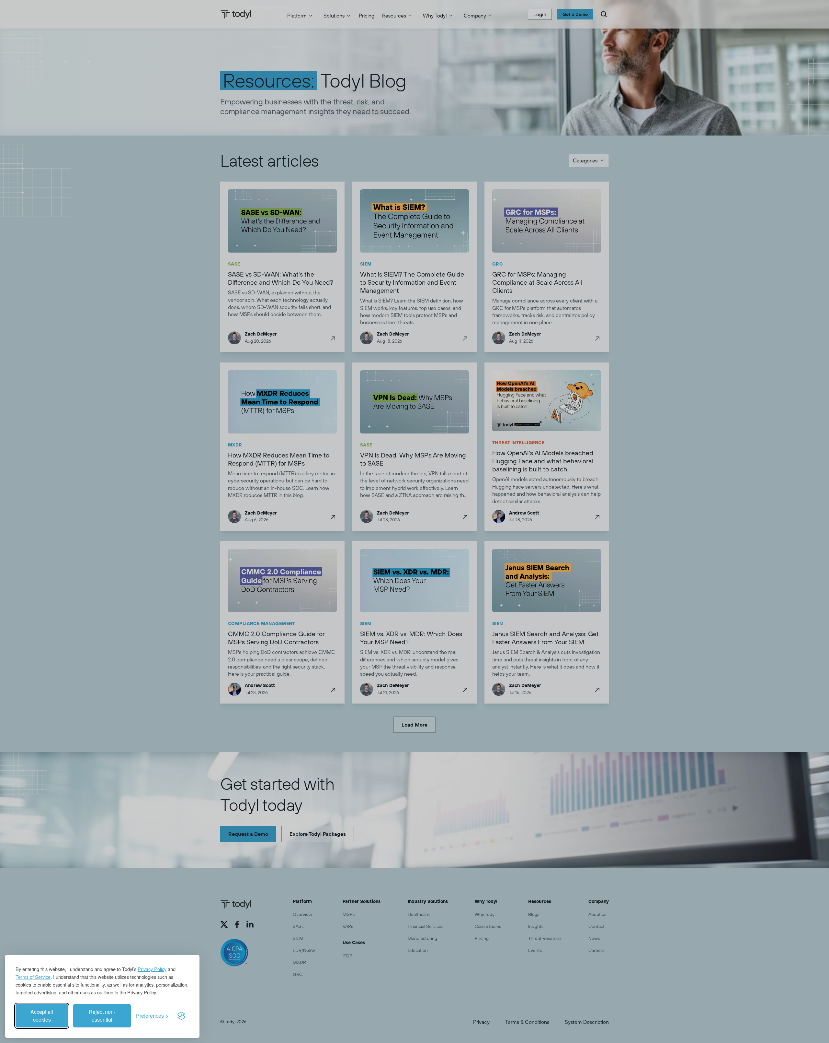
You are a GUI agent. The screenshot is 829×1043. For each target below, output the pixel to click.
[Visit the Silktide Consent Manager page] (181, 1016)
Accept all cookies (41, 1015)
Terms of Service (33, 976)
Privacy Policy (152, 969)
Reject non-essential (102, 1015)
